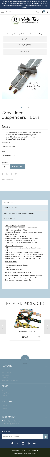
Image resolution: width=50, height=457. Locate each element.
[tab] (25, 39)
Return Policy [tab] (9, 218)
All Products (6, 390)
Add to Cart (18, 167)
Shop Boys (25, 45)
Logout (4, 411)
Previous (3, 327)
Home (9, 34)
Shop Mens (5, 393)
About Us (5, 378)
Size (3, 151)
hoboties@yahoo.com (11, 423)
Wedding (17, 34)
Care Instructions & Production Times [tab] (19, 213)
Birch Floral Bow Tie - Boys (25, 331)
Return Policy (6, 372)
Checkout (5, 408)
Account (4, 406)
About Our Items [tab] (10, 208)
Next (47, 327)
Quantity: (5, 163)
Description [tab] (8, 202)
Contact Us (5, 375)
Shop (25, 39)
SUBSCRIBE (7, 431)
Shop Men (25, 52)
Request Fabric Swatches (10, 380)
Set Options (6, 142)
